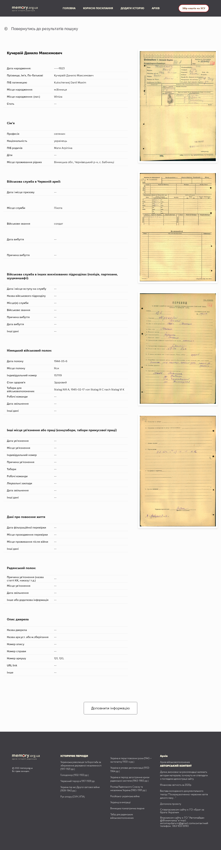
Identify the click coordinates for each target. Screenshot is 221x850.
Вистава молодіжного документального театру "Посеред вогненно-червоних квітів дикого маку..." (184, 794)
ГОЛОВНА (69, 8)
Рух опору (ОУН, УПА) (72, 797)
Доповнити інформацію (110, 708)
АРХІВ (156, 8)
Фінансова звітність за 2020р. (176, 785)
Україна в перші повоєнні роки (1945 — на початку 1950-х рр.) (131, 760)
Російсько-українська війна (125, 796)
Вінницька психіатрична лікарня (127, 808)
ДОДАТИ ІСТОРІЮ (132, 8)
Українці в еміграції (120, 802)
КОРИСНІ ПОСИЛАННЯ (98, 8)
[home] (28, 8)
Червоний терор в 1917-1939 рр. (77, 781)
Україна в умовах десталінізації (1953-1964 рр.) (130, 769)
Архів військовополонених (175, 762)
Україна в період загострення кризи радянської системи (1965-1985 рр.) (129, 779)
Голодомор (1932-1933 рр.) (74, 775)
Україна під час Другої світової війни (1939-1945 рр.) (80, 789)
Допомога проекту (170, 804)
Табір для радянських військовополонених (122, 816)
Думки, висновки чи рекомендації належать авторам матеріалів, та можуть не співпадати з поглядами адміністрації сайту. (184, 775)
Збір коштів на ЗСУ (193, 8)
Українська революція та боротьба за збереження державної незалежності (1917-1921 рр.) (81, 766)
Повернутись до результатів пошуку (44, 28)
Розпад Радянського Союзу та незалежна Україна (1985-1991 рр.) (128, 788)
